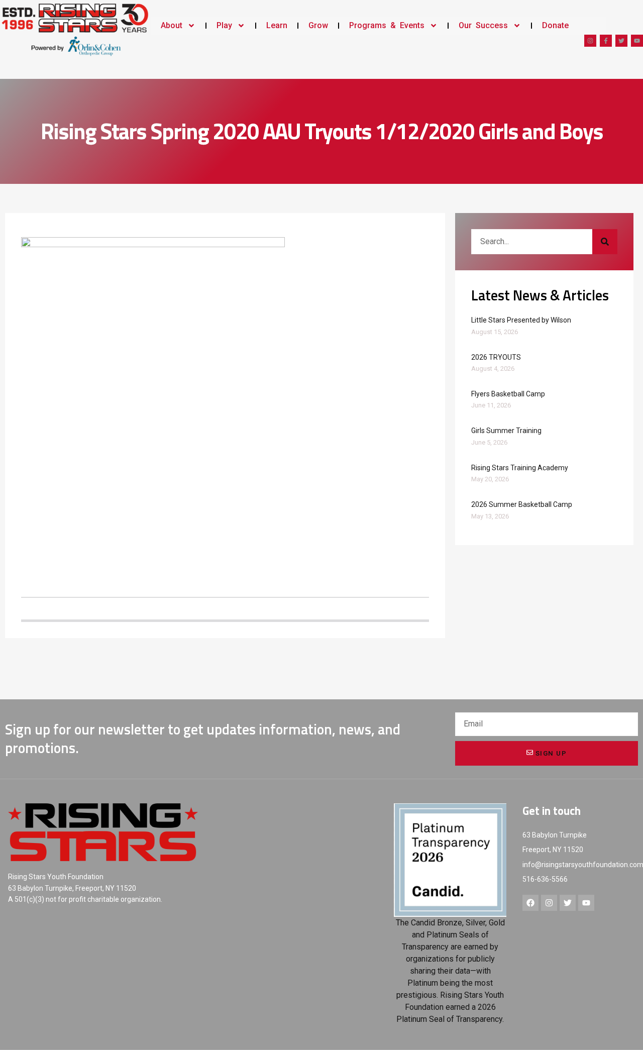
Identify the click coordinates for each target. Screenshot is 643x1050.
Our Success (483, 25)
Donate (555, 25)
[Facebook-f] (606, 41)
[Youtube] (637, 41)
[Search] (604, 241)
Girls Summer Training (506, 431)
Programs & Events (386, 25)
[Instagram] (590, 41)
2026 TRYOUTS (496, 357)
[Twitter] (621, 41)
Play (224, 25)
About (171, 25)
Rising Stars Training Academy (519, 468)
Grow (318, 25)
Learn (276, 25)
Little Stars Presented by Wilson (521, 320)
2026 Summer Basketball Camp (521, 504)
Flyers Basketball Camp (508, 394)
